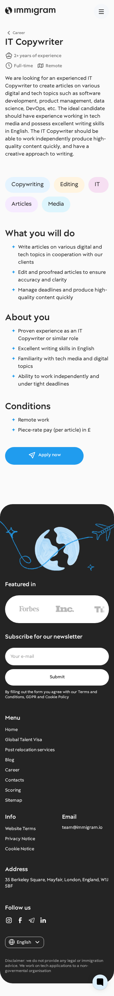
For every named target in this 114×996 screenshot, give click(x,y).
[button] (101, 11)
